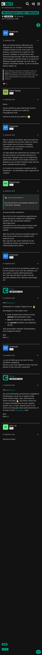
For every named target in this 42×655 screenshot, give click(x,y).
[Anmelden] (33, 4)
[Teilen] (38, 25)
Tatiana (7, 73)
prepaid (5, 649)
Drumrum (9, 303)
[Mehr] (38, 40)
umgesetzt (19, 410)
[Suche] (27, 4)
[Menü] (38, 4)
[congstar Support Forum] (7, 4)
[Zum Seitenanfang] (38, 652)
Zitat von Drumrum (15, 198)
